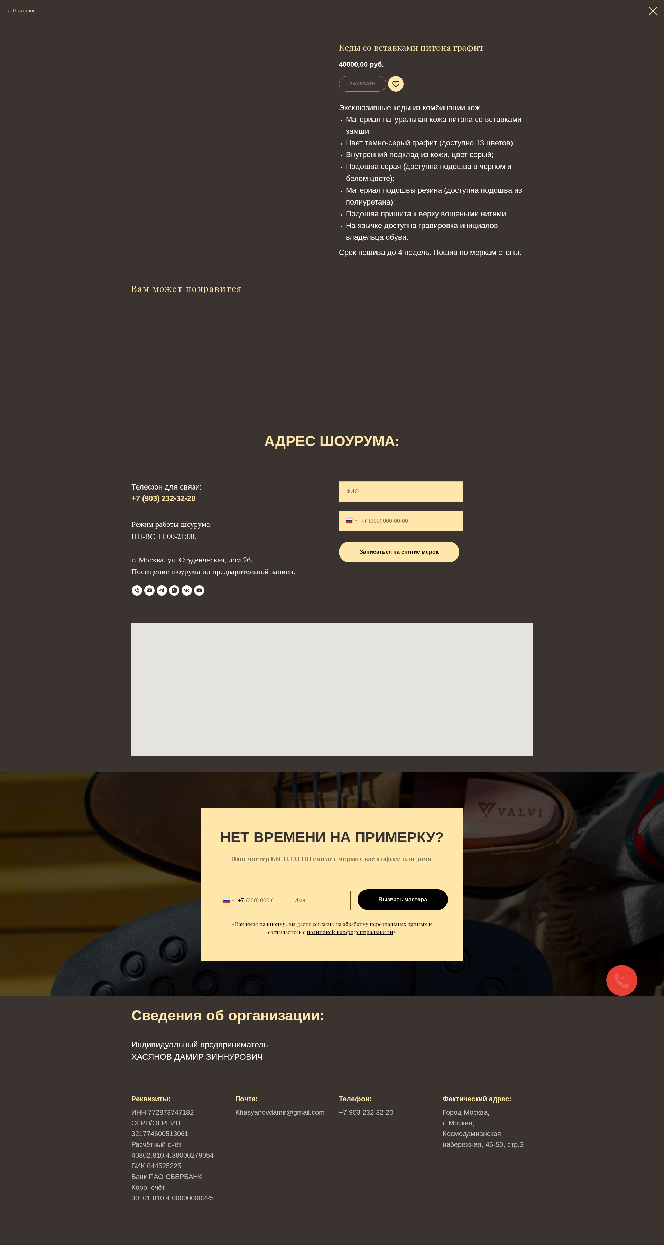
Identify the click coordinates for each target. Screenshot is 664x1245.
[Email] (149, 590)
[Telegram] (162, 590)
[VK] (187, 590)
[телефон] (137, 590)
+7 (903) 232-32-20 (163, 498)
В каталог (24, 10)
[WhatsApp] (174, 590)
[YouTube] (199, 590)
